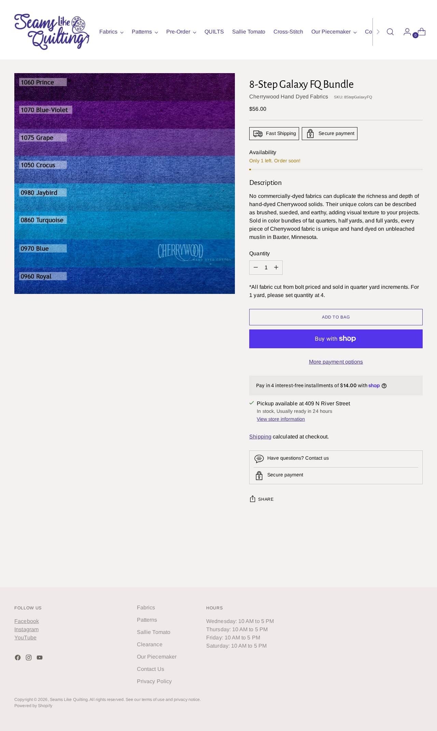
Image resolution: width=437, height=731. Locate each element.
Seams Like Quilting (69, 699)
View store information (281, 419)
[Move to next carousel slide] (417, 563)
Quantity (259, 253)
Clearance (150, 644)
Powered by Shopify (33, 705)
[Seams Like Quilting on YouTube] (40, 658)
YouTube (25, 637)
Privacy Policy (154, 681)
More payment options (336, 362)
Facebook (26, 621)
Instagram (26, 629)
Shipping (260, 436)
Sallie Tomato (153, 632)
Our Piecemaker (157, 657)
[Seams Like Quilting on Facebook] (18, 658)
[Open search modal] (390, 32)
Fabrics (146, 607)
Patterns (147, 620)
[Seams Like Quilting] (51, 32)
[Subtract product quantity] (276, 267)
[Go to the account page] (404, 32)
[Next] (378, 31)
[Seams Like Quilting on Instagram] (29, 658)
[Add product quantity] (256, 267)
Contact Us (150, 669)
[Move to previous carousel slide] (401, 564)
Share (265, 499)
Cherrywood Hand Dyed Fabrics (288, 96)
